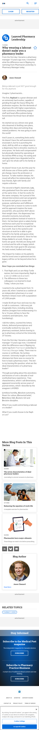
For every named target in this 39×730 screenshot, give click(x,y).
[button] (35, 3)
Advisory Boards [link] (27, 698)
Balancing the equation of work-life (18, 506)
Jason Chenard (15, 78)
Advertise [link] (17, 698)
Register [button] (30, 11)
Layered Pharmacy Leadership (23, 38)
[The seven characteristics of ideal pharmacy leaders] (19, 457)
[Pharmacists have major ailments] (19, 524)
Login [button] (10, 11)
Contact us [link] (7, 703)
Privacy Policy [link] (17, 703)
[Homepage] (3, 3)
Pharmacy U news (9, 612)
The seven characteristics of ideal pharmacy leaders (17, 473)
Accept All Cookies (19, 726)
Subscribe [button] (19, 653)
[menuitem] (4, 548)
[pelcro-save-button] (34, 48)
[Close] (36, 709)
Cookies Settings (19, 721)
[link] (4, 548)
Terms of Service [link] (30, 703)
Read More (7, 587)
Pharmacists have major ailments (18, 538)
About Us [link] (9, 698)
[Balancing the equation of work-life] (19, 492)
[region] (19, 718)
